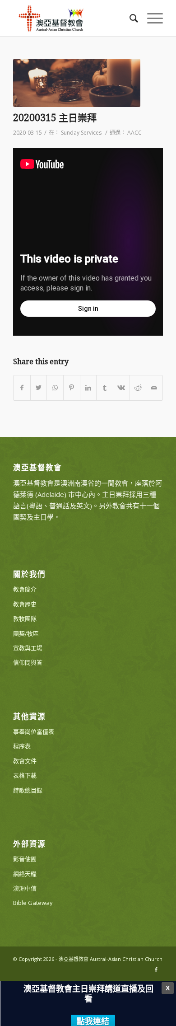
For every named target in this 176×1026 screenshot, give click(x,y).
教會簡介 (25, 589)
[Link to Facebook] (156, 969)
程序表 (22, 746)
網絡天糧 (25, 874)
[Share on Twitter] (39, 387)
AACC (134, 132)
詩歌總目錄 (27, 790)
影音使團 (25, 859)
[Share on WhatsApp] (55, 387)
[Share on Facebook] (22, 387)
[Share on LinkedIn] (88, 387)
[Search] (129, 18)
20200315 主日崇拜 (55, 117)
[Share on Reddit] (138, 387)
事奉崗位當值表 (33, 731)
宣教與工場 (27, 648)
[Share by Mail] (154, 387)
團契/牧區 (26, 633)
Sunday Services (81, 132)
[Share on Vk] (121, 387)
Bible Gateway (33, 903)
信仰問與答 (27, 662)
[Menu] (150, 18)
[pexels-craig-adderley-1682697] (76, 83)
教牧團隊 (25, 618)
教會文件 (25, 761)
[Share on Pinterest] (72, 387)
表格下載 (25, 775)
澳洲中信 (25, 888)
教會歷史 (25, 604)
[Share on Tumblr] (105, 387)
